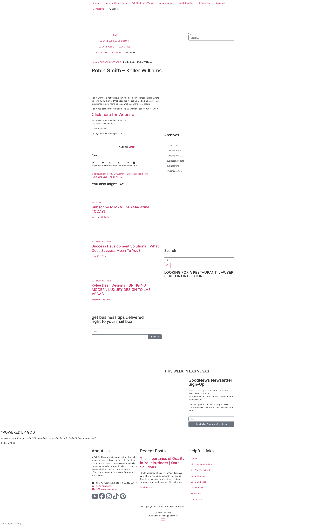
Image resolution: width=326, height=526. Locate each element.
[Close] (324, 1)
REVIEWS (116, 52)
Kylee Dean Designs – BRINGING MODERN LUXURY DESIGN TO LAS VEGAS (121, 289)
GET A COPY (101, 52)
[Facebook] (102, 496)
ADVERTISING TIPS (174, 171)
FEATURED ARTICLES (175, 151)
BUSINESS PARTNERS (110, 62)
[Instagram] (109, 496)
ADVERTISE (124, 46)
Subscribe (220, 3)
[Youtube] (95, 496)
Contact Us (98, 9)
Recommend (204, 3)
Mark (131, 146)
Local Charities (166, 3)
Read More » (146, 487)
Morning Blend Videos (116, 3)
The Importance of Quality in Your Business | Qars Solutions (162, 462)
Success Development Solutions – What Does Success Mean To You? (125, 248)
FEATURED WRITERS (175, 156)
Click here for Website (113, 114)
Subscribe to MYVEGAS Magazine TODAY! (120, 209)
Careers (96, 3)
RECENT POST (172, 146)
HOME (115, 35)
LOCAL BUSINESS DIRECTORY (114, 41)
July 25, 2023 (99, 256)
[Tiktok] (116, 496)
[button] (96, 164)
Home (94, 62)
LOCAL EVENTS (106, 46)
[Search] (167, 265)
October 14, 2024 (100, 217)
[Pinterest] (123, 496)
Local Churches (186, 3)
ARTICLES (96, 202)
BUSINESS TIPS (173, 166)
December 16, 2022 (101, 299)
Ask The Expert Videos (143, 3)
